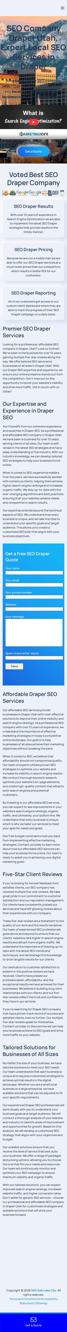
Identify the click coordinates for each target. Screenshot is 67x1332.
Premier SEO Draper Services (27, 332)
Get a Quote (33, 151)
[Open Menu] (62, 8)
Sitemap (41, 1303)
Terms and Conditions (24, 1299)
